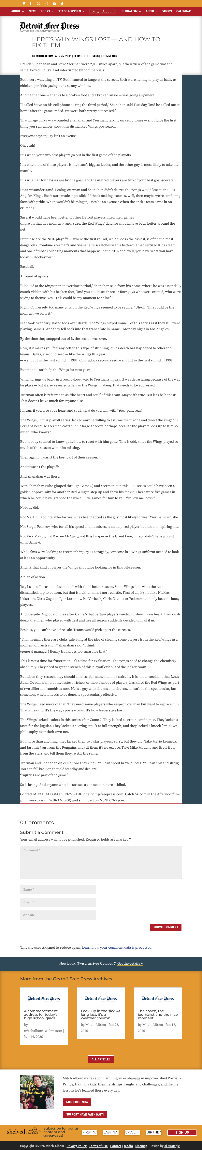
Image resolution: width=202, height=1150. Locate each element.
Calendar (183, 11)
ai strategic (172, 1146)
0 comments (109, 56)
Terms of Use (98, 1146)
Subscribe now (77, 1102)
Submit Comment (165, 927)
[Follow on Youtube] (54, 3)
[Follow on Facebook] (30, 3)
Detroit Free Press (86, 56)
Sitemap (141, 1146)
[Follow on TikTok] (62, 3)
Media (128, 1146)
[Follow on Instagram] (46, 3)
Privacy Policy (76, 1146)
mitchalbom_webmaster (43, 1031)
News (32, 11)
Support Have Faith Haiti (85, 1114)
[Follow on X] (38, 3)
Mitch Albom (44, 56)
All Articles (101, 1059)
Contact (115, 1146)
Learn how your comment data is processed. (117, 947)
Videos (167, 11)
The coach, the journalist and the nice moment (158, 1014)
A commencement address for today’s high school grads (41, 1014)
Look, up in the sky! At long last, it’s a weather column (100, 1014)
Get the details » (130, 963)
